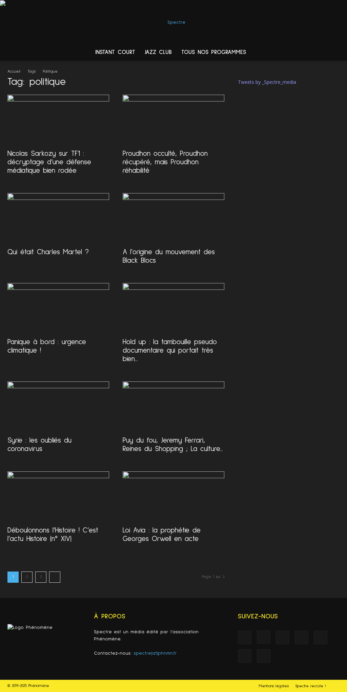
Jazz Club (158, 52)
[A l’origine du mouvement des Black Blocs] (173, 218)
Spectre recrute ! (310, 686)
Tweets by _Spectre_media (267, 82)
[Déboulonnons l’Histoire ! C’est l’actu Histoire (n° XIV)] (58, 496)
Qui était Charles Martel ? (48, 252)
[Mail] (301, 637)
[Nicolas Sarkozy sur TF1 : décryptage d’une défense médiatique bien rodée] (58, 120)
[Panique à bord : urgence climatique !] (58, 308)
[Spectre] (173, 22)
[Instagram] (263, 637)
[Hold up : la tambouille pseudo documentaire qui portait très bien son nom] (173, 308)
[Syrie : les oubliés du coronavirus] (58, 406)
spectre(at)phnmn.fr (155, 653)
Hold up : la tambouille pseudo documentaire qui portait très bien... (170, 350)
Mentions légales (274, 686)
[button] (339, 53)
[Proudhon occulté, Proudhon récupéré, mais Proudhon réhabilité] (173, 120)
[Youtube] (263, 656)
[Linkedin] (282, 637)
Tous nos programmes (213, 52)
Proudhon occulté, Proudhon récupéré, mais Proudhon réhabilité (165, 162)
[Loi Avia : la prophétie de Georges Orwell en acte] (173, 496)
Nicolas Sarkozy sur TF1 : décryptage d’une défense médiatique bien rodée (49, 162)
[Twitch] (320, 637)
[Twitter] (244, 656)
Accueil (13, 72)
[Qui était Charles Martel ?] (58, 218)
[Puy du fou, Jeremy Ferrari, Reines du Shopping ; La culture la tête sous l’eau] (173, 406)
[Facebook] (244, 637)
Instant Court (115, 52)
